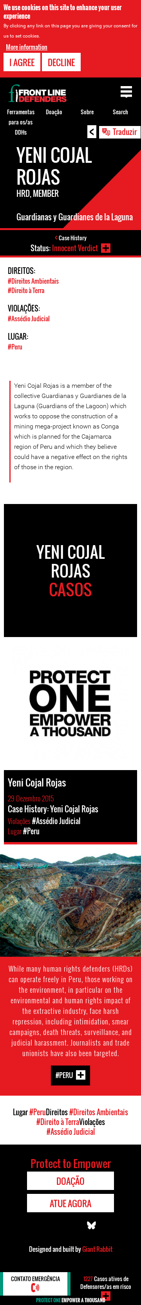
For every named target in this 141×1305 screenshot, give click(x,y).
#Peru (15, 346)
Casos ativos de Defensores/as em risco (105, 1282)
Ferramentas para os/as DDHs (20, 122)
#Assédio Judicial (29, 318)
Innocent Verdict (75, 248)
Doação (54, 112)
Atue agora (70, 1203)
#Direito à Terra (26, 290)
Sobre (87, 112)
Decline (61, 62)
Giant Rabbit (97, 1249)
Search (120, 112)
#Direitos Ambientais (33, 281)
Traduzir (125, 131)
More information (26, 47)
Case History (73, 238)
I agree (21, 62)
